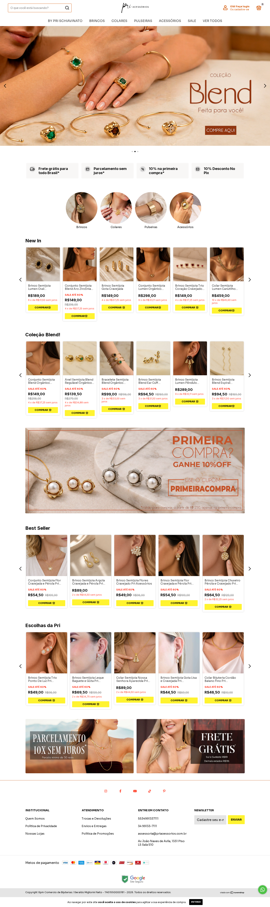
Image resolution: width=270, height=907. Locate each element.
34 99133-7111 (147, 826)
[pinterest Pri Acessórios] (164, 791)
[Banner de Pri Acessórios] (135, 470)
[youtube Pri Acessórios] (135, 791)
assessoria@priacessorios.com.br (162, 833)
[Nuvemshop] (232, 893)
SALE (192, 21)
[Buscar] (67, 7)
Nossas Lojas (34, 833)
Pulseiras (143, 21)
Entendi (196, 902)
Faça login (242, 6)
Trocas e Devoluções (96, 818)
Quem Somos (35, 818)
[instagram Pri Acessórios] (106, 791)
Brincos (97, 21)
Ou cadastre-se (239, 9)
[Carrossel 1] (79, 746)
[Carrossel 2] (135, 86)
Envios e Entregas (94, 826)
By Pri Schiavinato (65, 21)
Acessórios (170, 21)
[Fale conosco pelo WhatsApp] (262, 889)
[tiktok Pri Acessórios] (150, 791)
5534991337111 (148, 818)
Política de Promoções (98, 833)
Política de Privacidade (41, 826)
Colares (119, 21)
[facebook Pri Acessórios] (120, 791)
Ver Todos (212, 21)
